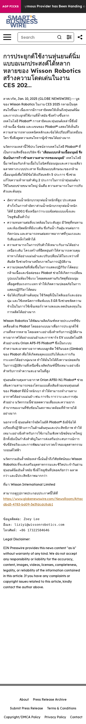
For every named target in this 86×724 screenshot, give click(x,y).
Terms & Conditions (61, 708)
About (24, 699)
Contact (76, 717)
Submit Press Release (26, 708)
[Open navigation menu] (7, 37)
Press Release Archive (50, 699)
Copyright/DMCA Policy (22, 717)
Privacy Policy (55, 717)
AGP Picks (10, 6)
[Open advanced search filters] (69, 37)
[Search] (59, 37)
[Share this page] (80, 37)
